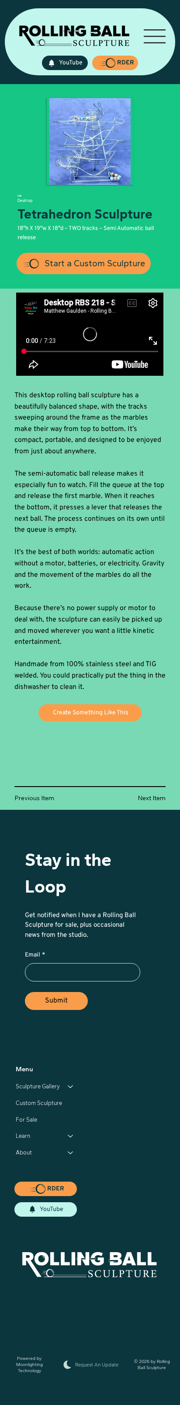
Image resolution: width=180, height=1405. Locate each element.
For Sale (26, 1119)
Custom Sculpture (39, 1103)
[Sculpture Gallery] (71, 1086)
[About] (71, 1152)
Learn (23, 1136)
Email (35, 955)
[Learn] (71, 1136)
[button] (115, 63)
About (24, 1152)
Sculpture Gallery (38, 1086)
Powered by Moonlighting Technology (29, 1364)
